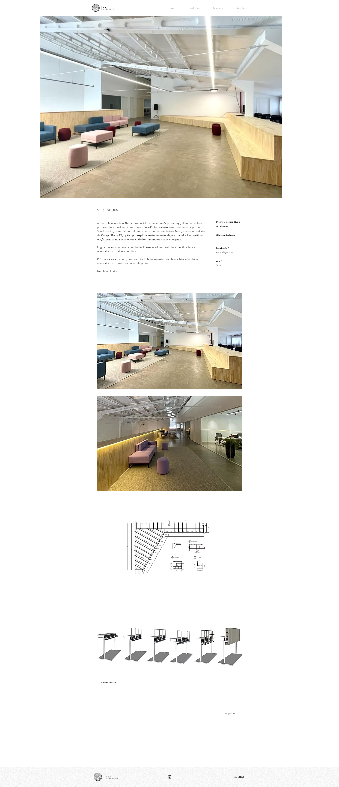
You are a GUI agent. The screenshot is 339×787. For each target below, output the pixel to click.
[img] (169, 341)
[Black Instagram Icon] (170, 777)
